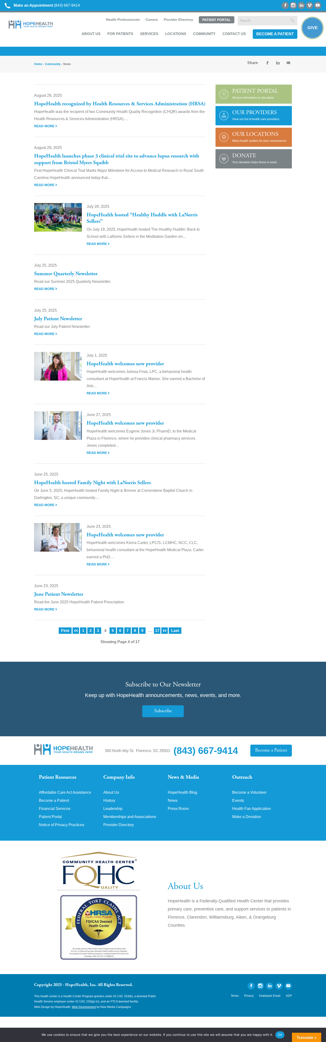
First (65, 631)
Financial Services (54, 809)
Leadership (112, 809)
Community (204, 34)
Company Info (119, 777)
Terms (235, 995)
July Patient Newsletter (58, 319)
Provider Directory (178, 19)
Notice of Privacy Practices (61, 825)
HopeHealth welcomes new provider (125, 364)
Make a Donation (246, 817)
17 (157, 631)
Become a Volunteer (249, 792)
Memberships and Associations (129, 817)
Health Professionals (123, 19)
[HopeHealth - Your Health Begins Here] (31, 27)
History (109, 801)
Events (238, 801)
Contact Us (234, 34)
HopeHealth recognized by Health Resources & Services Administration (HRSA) (119, 104)
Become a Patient (275, 34)
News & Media (183, 777)
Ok (280, 1035)
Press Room (178, 809)
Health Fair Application (251, 809)
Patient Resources (57, 777)
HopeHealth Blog (182, 792)
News (173, 801)
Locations (175, 34)
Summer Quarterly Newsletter (66, 274)
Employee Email (269, 995)
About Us (91, 34)
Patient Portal (216, 20)
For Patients (120, 34)
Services (149, 34)
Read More (44, 126)
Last (175, 631)
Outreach (242, 777)
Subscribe (163, 711)
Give (312, 27)
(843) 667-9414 (47, 5)
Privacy (249, 995)
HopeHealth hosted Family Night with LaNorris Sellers (92, 483)
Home (38, 64)
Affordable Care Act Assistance (65, 792)
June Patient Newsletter (58, 594)
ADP (289, 995)
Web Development (84, 1007)
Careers (152, 19)
